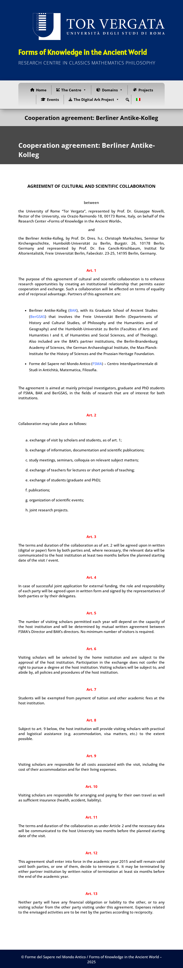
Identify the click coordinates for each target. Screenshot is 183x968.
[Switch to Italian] (139, 99)
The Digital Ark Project (94, 99)
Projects (145, 90)
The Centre (71, 90)
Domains (110, 90)
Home (41, 90)
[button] (127, 99)
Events (53, 99)
